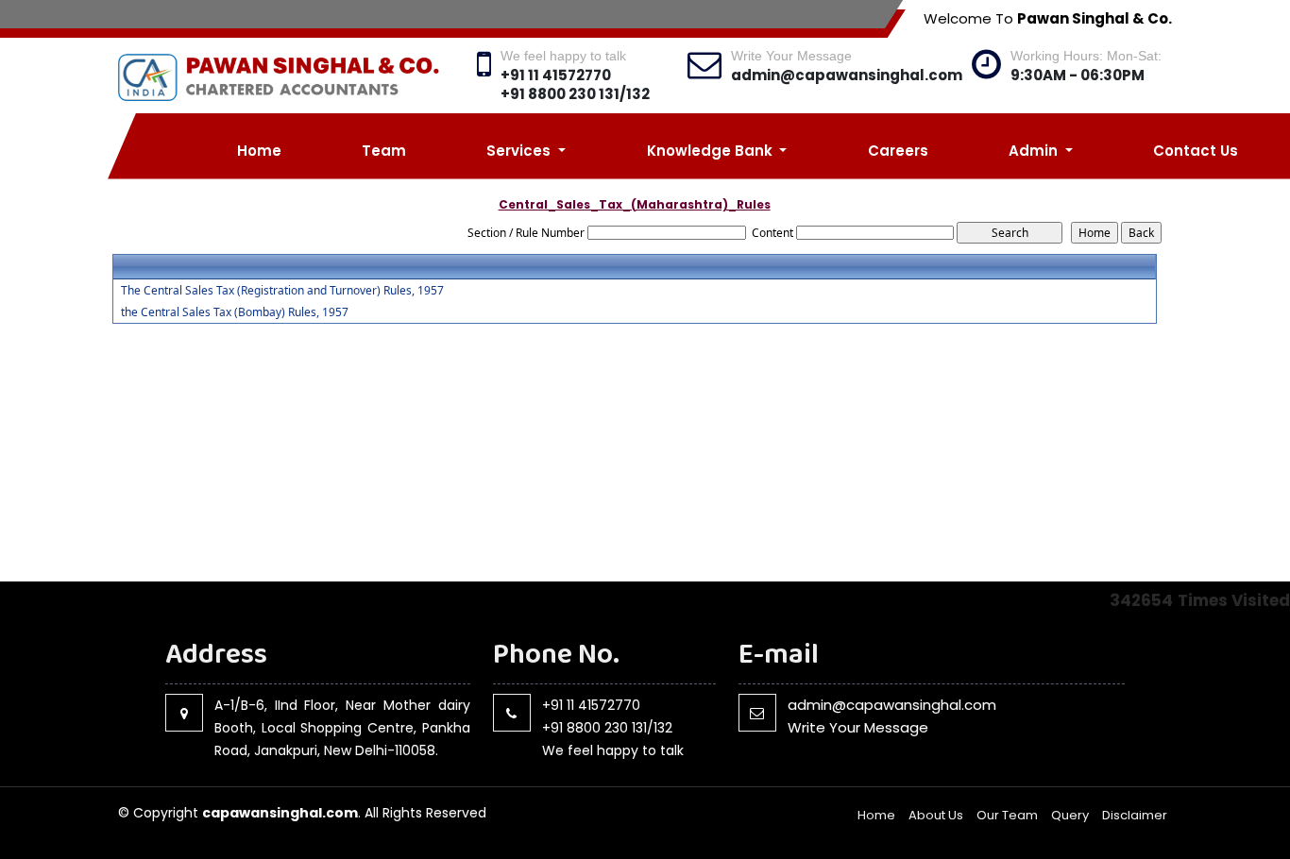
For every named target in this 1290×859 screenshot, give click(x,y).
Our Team (1007, 815)
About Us (935, 815)
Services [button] (520, 150)
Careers (898, 150)
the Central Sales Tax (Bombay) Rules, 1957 (234, 312)
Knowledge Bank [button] (711, 150)
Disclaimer (1134, 815)
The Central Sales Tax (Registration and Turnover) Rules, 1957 (282, 290)
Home (259, 150)
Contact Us (1195, 150)
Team (384, 150)
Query (1070, 815)
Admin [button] (1035, 150)
